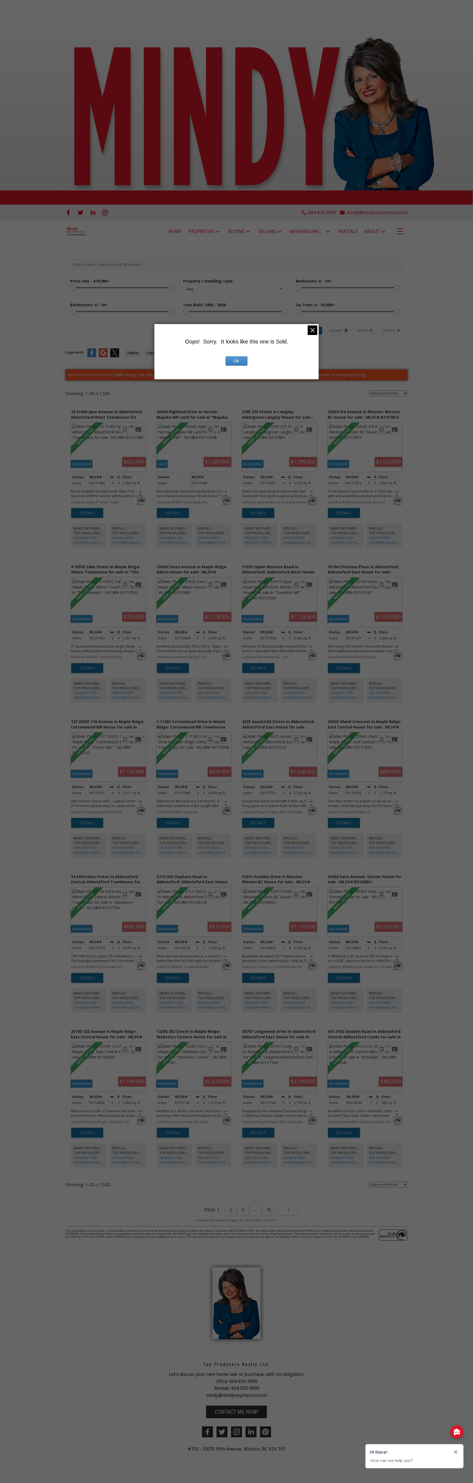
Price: (89, 281)
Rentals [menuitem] (348, 231)
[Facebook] (68, 212)
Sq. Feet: (315, 304)
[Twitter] (80, 212)
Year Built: (204, 304)
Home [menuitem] (174, 231)
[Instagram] (105, 212)
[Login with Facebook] (91, 356)
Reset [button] (363, 330)
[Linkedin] (251, 1431)
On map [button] (336, 330)
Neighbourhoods (307, 231)
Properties (201, 231)
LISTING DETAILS (87, 513)
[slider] (73, 287)
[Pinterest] (265, 1431)
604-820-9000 (123, 537)
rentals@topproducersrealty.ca (136, 542)
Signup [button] (133, 352)
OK (236, 361)
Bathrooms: (89, 304)
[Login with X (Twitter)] (114, 356)
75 (268, 1210)
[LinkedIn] (93, 212)
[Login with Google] (103, 356)
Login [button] (151, 352)
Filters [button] (389, 330)
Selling (267, 231)
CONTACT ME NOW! (236, 1412)
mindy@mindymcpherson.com (97, 542)
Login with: (75, 352)
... (255, 1210)
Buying (236, 231)
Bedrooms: (313, 281)
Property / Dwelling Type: (208, 281)
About (372, 231)
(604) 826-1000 (85, 537)
